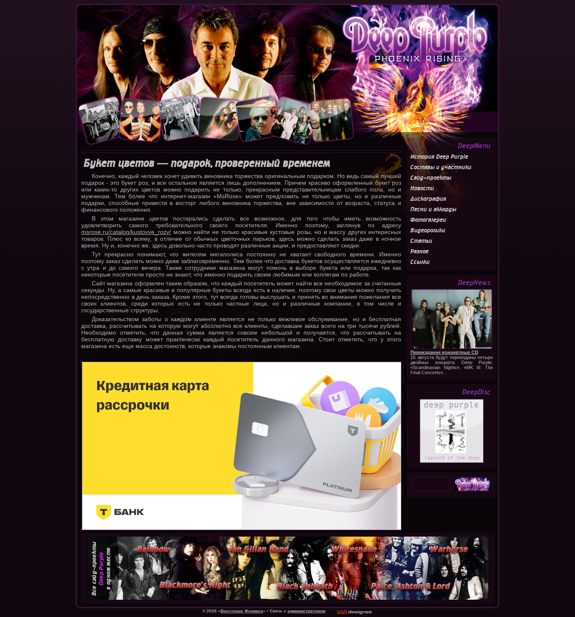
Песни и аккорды (433, 209)
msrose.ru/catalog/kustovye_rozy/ (126, 232)
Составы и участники (440, 167)
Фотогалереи (428, 220)
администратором (306, 611)
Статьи (421, 241)
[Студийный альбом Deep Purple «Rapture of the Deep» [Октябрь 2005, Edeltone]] (451, 462)
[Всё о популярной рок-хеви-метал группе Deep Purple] (287, 49)
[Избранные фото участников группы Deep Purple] (216, 145)
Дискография (428, 199)
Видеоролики (427, 230)
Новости (422, 188)
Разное (419, 251)
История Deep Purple (439, 157)
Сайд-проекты (430, 178)
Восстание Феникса (242, 611)
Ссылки (420, 262)
